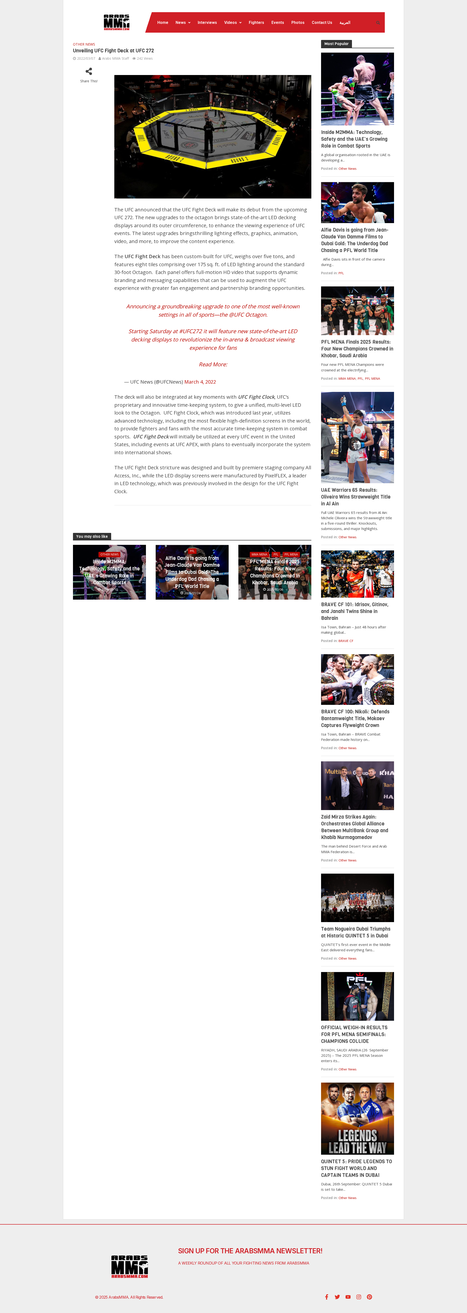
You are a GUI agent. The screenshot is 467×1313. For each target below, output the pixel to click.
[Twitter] (337, 1297)
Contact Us (322, 22)
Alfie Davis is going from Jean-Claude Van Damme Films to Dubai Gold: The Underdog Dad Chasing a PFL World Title (192, 572)
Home (162, 22)
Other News (84, 44)
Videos (230, 22)
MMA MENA (259, 554)
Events (277, 22)
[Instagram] (358, 1297)
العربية (345, 22)
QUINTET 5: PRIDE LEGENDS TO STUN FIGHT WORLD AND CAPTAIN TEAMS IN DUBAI (356, 1168)
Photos (298, 22)
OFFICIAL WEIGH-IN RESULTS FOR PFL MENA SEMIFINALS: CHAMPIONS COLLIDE (354, 1034)
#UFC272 (190, 331)
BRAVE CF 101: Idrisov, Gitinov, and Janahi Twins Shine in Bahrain (354, 611)
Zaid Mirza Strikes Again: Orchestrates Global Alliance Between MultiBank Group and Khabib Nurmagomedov (354, 827)
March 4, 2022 (200, 381)
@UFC (236, 314)
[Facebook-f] (326, 1297)
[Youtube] (348, 1297)
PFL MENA (291, 554)
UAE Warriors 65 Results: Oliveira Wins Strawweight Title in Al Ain (356, 497)
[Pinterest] (369, 1297)
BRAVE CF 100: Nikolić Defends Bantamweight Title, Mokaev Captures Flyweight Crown (355, 718)
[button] (183, 23)
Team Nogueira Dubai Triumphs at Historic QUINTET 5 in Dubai (355, 932)
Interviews (207, 22)
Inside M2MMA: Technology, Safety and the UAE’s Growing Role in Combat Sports (109, 572)
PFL (192, 551)
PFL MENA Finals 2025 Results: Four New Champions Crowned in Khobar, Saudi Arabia (275, 572)
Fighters (256, 22)
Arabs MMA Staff (115, 58)
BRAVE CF (346, 641)
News (181, 22)
